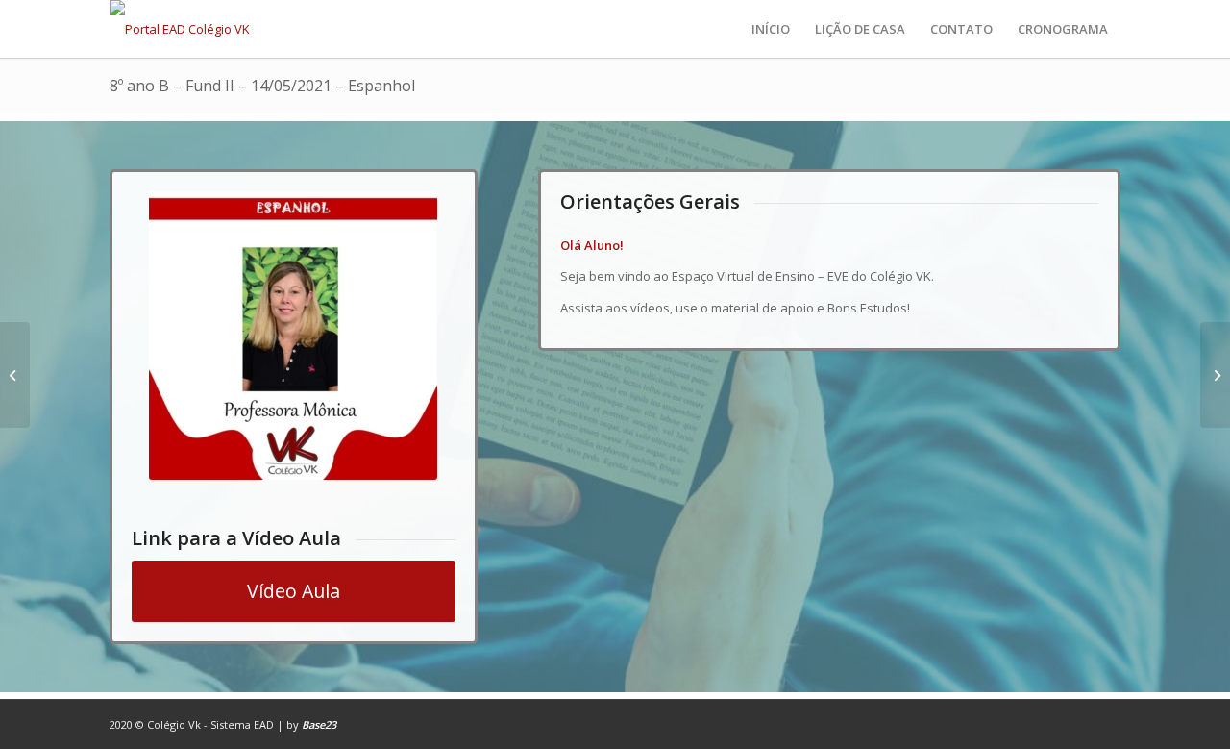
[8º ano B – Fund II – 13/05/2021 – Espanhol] (15, 375)
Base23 (319, 724)
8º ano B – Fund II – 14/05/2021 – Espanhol (262, 85)
